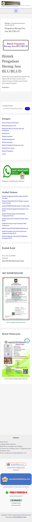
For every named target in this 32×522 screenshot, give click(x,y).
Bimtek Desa (6, 133)
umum (4, 154)
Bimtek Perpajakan (7, 151)
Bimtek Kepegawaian (8, 139)
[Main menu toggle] (16, 11)
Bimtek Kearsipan (7, 136)
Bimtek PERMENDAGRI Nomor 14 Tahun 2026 (16, 206)
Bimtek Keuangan (7, 142)
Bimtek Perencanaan (8, 148)
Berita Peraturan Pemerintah (10, 122)
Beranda (7, 23)
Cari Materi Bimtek (7, 105)
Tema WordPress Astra (19, 517)
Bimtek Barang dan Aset (9, 125)
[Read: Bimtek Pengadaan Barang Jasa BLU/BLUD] (16, 45)
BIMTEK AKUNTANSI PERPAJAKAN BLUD (15, 228)
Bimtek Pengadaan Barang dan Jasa (12, 145)
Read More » (6, 88)
